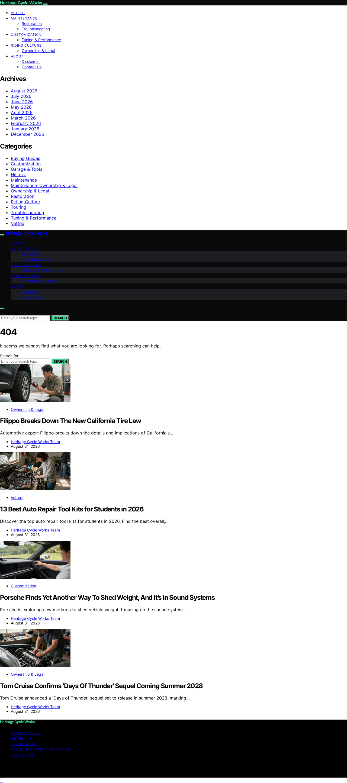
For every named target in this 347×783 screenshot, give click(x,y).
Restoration (32, 23)
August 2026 (24, 91)
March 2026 (23, 118)
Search (60, 318)
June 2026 (22, 101)
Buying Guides (25, 158)
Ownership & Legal (38, 50)
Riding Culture (26, 45)
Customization (26, 35)
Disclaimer (31, 61)
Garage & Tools (26, 169)
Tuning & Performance (41, 39)
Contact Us (31, 67)
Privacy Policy (26, 733)
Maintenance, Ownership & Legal (44, 185)
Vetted (18, 13)
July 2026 (21, 96)
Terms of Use (24, 744)
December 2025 (27, 134)
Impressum (22, 738)
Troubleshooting (36, 29)
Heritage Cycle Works (21, 2)
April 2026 (22, 112)
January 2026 (25, 128)
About (17, 56)
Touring (18, 207)
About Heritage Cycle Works (40, 749)
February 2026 (26, 123)
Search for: (10, 312)
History (18, 174)
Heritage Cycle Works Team (35, 441)
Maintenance (24, 18)
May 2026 (21, 107)
